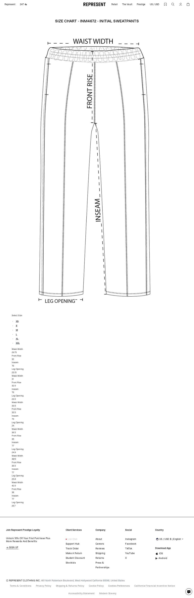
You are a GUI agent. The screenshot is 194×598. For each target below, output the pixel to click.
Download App (162, 548)
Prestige (141, 4)
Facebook (130, 543)
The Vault (127, 4)
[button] (173, 4)
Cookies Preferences (119, 585)
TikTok (128, 548)
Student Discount (75, 558)
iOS (161, 553)
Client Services (73, 530)
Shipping (100, 553)
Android (163, 558)
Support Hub (73, 543)
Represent (10, 4)
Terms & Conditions (20, 585)
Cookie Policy (96, 585)
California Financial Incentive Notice (154, 585)
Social (128, 530)
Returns (99, 558)
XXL (18, 343)
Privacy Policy (43, 585)
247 (22, 4)
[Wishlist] (165, 4)
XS (17, 321)
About (98, 539)
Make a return (74, 553)
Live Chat (72, 539)
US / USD (154, 4)
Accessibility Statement (81, 593)
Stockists (71, 562)
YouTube (130, 553)
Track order (72, 548)
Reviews (100, 548)
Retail (114, 4)
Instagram (130, 539)
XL (17, 338)
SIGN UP (13, 547)
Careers (99, 543)
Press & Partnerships (102, 565)
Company (100, 530)
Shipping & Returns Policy (70, 585)
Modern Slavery (108, 593)
